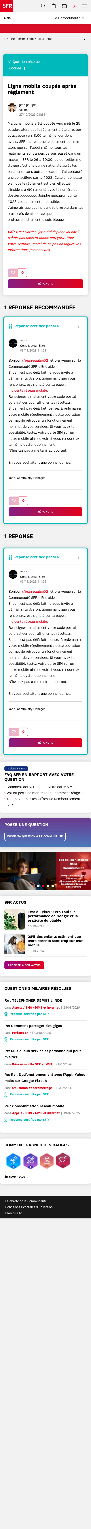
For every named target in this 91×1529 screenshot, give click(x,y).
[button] (13, 273)
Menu (84, 6)
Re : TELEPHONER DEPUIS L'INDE (33, 1000)
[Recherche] (43, 6)
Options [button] (82, 39)
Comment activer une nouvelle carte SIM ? (41, 787)
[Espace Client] (75, 6)
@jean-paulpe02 (35, 360)
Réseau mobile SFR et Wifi (32, 1064)
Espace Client (75, 6)
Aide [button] (7, 18)
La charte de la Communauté (26, 1201)
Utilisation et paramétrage (32, 1088)
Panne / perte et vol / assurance (28, 39)
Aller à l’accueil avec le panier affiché (54, 6)
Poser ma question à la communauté (35, 836)
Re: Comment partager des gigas (33, 1026)
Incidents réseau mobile (28, 390)
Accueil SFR (6, 6)
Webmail (64, 6)
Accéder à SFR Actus (24, 965)
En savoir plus (14, 1177)
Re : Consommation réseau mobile (34, 1106)
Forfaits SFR (21, 1033)
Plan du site (13, 1213)
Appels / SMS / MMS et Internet (36, 1007)
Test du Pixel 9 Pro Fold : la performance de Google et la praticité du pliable (53, 916)
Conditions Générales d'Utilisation (29, 1207)
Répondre (45, 283)
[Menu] (85, 6)
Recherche (43, 6)
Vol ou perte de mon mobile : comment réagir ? (45, 793)
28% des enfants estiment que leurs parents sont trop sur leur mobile (55, 941)
